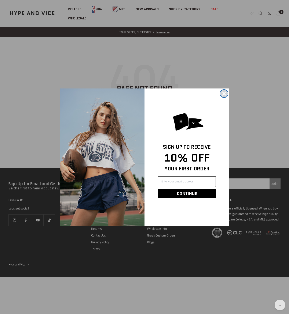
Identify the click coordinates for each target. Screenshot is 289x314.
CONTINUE (187, 193)
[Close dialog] (224, 94)
